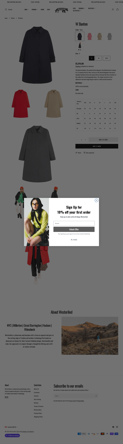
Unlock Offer (74, 229)
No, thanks (74, 239)
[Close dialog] (96, 200)
